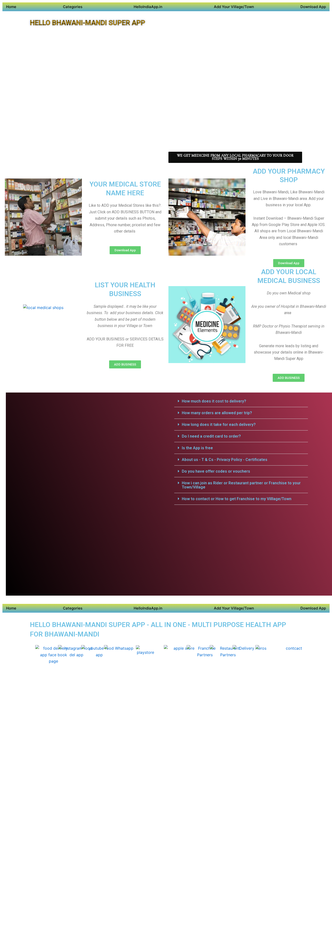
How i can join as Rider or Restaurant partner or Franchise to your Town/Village (241, 485)
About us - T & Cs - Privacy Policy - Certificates (224, 459)
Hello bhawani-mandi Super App (87, 23)
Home (11, 6)
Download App (313, 6)
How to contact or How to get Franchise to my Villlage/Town (236, 498)
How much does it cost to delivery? (214, 401)
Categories (72, 6)
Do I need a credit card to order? (211, 436)
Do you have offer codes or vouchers (216, 471)
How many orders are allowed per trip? (217, 413)
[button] (241, 401)
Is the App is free (197, 448)
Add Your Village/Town (234, 6)
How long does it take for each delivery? (219, 424)
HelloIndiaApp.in (148, 6)
